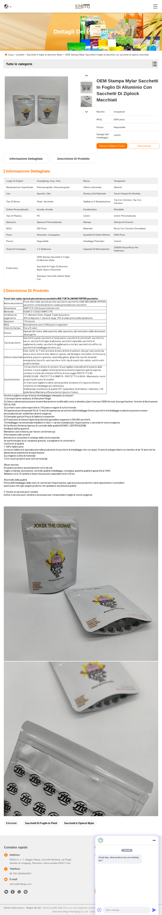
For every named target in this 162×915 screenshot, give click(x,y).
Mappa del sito (33, 907)
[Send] (154, 909)
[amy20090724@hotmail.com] (25, 892)
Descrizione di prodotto (73, 158)
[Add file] (99, 909)
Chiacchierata (144, 146)
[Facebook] (12, 892)
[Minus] (154, 840)
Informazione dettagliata (26, 158)
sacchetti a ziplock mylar (79, 823)
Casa (10, 54)
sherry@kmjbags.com (20, 884)
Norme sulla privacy (14, 907)
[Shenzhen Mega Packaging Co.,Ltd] (82, 6)
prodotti (20, 54)
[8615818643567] (19, 892)
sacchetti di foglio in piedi (41, 823)
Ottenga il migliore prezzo (112, 146)
